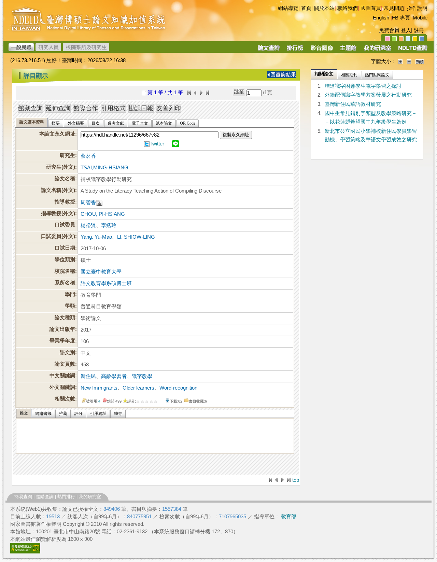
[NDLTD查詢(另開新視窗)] (412, 50)
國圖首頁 (371, 8)
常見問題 (394, 8)
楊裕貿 (88, 225)
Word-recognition (178, 388)
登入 (406, 30)
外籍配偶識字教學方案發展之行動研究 (368, 95)
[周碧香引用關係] (99, 202)
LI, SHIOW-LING (136, 237)
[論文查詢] (268, 50)
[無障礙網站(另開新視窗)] (25, 551)
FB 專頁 (401, 17)
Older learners (138, 388)
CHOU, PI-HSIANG (103, 214)
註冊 (419, 30)
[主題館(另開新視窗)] (348, 50)
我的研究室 (90, 496)
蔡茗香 (88, 156)
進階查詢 (45, 496)
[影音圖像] (322, 50)
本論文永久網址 (57, 134)
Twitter (157, 143)
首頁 (306, 8)
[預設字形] (419, 61)
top (295, 480)
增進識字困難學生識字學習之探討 (363, 86)
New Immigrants (99, 388)
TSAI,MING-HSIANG (104, 167)
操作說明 (417, 8)
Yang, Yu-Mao (96, 237)
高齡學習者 (114, 376)
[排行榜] (295, 50)
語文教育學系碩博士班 (106, 283)
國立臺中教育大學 (101, 272)
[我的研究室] (377, 50)
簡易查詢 (23, 496)
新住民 (88, 376)
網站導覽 (288, 8)
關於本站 (324, 8)
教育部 (288, 516)
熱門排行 (66, 496)
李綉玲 (108, 225)
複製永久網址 (236, 134)
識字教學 (142, 376)
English (381, 17)
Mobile (420, 17)
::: (275, 8)
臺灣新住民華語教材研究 (353, 104)
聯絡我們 (347, 8)
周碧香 (88, 202)
